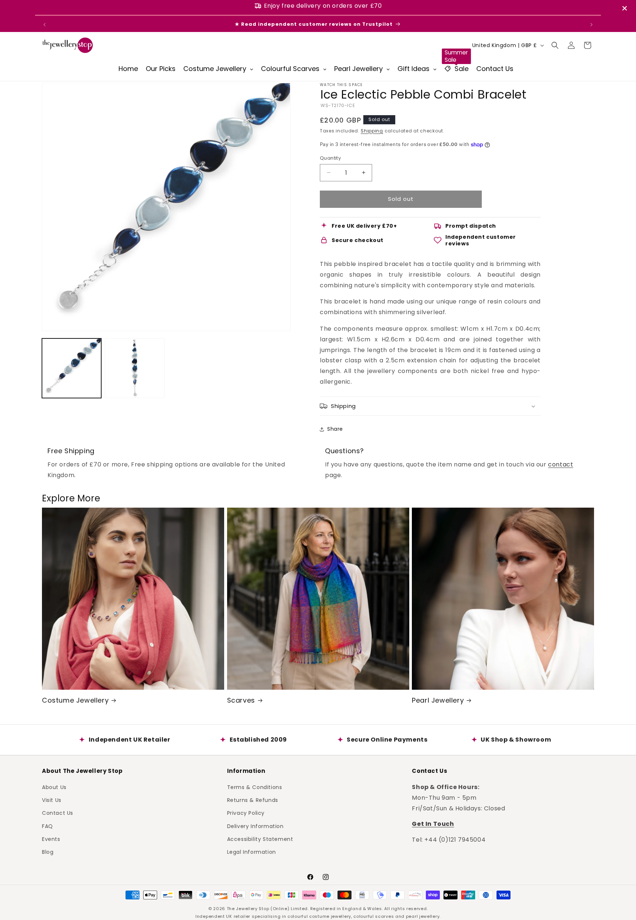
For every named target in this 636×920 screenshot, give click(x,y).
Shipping (372, 131)
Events (51, 838)
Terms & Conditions (254, 787)
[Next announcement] (591, 25)
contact (560, 464)
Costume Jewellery (75, 700)
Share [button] (335, 429)
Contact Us (57, 812)
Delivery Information (255, 826)
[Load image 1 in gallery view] (71, 368)
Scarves (241, 700)
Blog (47, 851)
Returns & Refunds (252, 799)
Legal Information (251, 851)
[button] (555, 45)
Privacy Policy (246, 812)
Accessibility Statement (260, 838)
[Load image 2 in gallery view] (134, 368)
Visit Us (51, 799)
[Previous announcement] (44, 25)
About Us (54, 787)
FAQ (47, 826)
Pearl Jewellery (438, 700)
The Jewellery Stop (248, 909)
